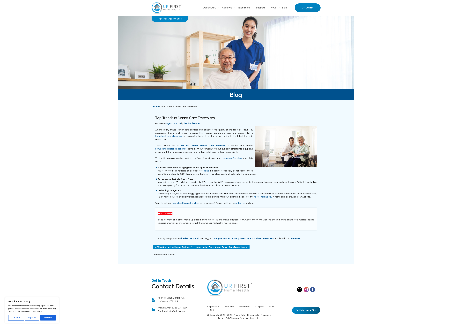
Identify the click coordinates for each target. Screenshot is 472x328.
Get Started (308, 8)
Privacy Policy (240, 315)
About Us (227, 7)
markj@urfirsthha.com (174, 311)
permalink (295, 238)
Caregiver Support (222, 238)
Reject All (32, 318)
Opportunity (209, 7)
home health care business (168, 136)
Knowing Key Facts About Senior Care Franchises (222, 247)
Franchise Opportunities (170, 18)
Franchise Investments (263, 238)
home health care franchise (185, 203)
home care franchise (232, 158)
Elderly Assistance (241, 238)
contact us (239, 203)
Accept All (48, 318)
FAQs (273, 7)
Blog (284, 7)
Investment (244, 7)
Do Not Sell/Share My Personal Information (239, 318)
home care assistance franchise (171, 148)
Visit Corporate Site (306, 310)
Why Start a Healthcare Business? (173, 247)
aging (206, 170)
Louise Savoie (191, 123)
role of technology (263, 196)
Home (156, 106)
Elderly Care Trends (190, 238)
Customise (16, 318)
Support (260, 7)
